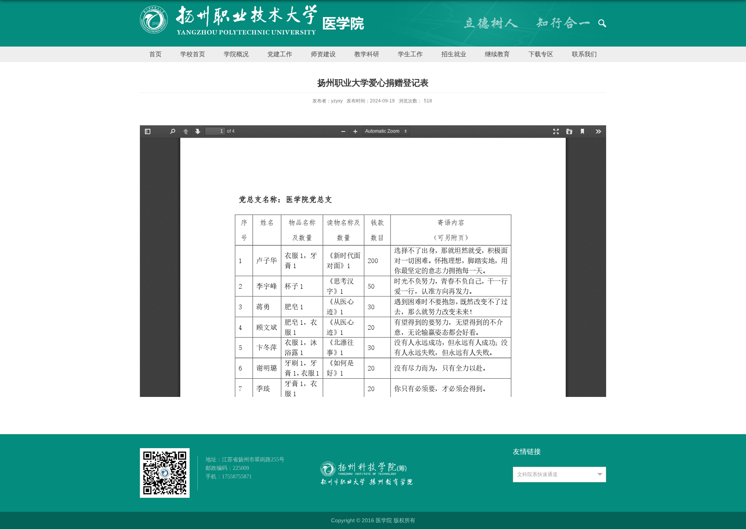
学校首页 (192, 54)
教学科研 (366, 54)
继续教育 (497, 54)
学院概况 (236, 54)
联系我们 (584, 54)
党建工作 (279, 54)
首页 (155, 54)
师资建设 (323, 54)
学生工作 (410, 54)
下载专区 (540, 54)
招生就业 (453, 54)
